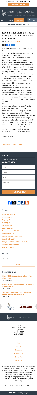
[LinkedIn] (18, 202)
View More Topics (8, 247)
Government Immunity (11, 244)
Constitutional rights (10, 231)
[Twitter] (14, 202)
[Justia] (23, 202)
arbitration (7, 217)
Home (3, 20)
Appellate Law (8, 214)
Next (21, 144)
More (33, 20)
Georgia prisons (8, 239)
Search (18, 264)
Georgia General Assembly (12, 236)
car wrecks (7, 225)
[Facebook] (10, 202)
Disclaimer (18, 350)
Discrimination (8, 234)
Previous (6, 144)
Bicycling (6, 220)
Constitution (7, 228)
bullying (6, 223)
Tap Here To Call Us (18, 4)
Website (10, 20)
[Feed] (27, 202)
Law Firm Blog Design (18, 393)
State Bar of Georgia (12, 135)
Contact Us (19, 20)
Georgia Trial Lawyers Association (15, 242)
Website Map (18, 353)
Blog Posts (18, 360)
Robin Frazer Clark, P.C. (24, 385)
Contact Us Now (18, 192)
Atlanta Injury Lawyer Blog (18, 12)
